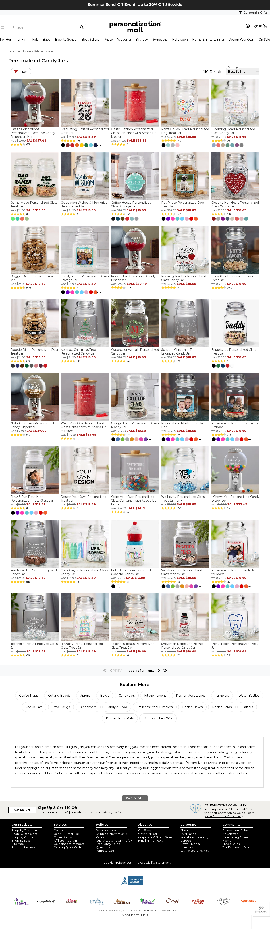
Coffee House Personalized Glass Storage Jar (131, 204)
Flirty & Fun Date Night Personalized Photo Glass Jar (32, 498)
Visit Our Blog (147, 833)
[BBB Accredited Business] (132, 884)
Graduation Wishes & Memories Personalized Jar (84, 204)
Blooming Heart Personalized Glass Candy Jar (233, 131)
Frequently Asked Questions (108, 845)
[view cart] (266, 26)
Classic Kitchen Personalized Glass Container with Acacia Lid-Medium (134, 133)
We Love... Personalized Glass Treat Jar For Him (183, 498)
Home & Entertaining (208, 39)
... (99, 144)
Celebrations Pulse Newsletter (235, 832)
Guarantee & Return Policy (114, 840)
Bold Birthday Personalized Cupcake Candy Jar (131, 572)
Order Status (63, 837)
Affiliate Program (65, 840)
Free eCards (231, 844)
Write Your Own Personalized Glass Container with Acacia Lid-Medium (84, 427)
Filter (23, 71)
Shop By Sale (21, 840)
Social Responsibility (194, 837)
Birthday (141, 39)
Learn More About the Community (229, 814)
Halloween (180, 39)
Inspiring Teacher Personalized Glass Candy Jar (183, 278)
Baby (46, 39)
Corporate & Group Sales (155, 837)
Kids (35, 39)
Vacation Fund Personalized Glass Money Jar (181, 572)
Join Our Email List (66, 833)
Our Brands (188, 833)
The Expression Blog (236, 847)
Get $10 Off (22, 810)
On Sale (264, 39)
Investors (186, 847)
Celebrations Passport (69, 844)
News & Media (190, 844)
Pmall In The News (150, 840)
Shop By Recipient (24, 833)
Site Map (18, 844)
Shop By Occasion (24, 830)
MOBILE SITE (130, 915)
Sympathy (159, 39)
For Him (22, 39)
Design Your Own (241, 39)
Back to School (66, 39)
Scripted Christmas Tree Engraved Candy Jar (178, 351)
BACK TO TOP (134, 797)
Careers (185, 840)
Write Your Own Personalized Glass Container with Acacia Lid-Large (134, 500)
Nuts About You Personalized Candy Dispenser (32, 425)
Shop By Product (23, 837)
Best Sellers (90, 39)
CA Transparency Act (194, 850)
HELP (144, 915)
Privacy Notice (112, 812)
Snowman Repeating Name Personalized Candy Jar (182, 645)
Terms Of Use (105, 850)
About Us (186, 830)
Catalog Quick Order (68, 847)
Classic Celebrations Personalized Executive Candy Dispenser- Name (33, 133)
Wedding (124, 39)
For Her (5, 39)
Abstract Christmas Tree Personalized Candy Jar (78, 351)
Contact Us (61, 830)
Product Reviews (23, 847)
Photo (108, 39)
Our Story (144, 830)
